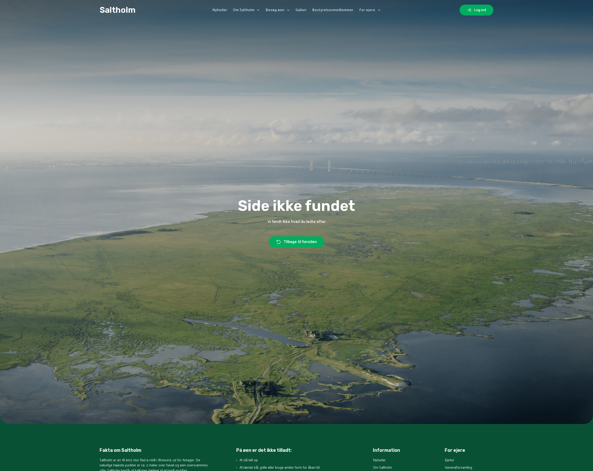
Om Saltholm (244, 10)
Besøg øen (275, 10)
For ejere (367, 10)
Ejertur (449, 460)
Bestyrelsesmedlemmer (332, 10)
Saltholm (118, 10)
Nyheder (219, 10)
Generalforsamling (458, 468)
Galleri (301, 10)
